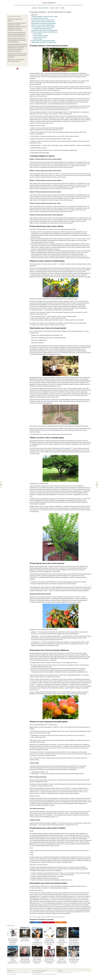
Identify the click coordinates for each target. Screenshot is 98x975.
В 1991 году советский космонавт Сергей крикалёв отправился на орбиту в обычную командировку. (16, 34)
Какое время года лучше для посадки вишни (44, 23)
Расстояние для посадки (39, 37)
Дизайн (62, 8)
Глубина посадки (37, 39)
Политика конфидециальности (37, 972)
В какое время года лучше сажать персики (43, 27)
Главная (34, 8)
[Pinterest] (48, 922)
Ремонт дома (54, 8)
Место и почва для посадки (40, 35)
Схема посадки (37, 33)
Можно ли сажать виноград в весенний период (44, 32)
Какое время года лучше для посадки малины (44, 42)
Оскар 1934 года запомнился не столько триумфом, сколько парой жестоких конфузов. (17, 40)
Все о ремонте (49, 3)
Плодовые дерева (37, 916)
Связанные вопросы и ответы (40, 18)
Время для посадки (44, 916)
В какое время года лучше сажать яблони (43, 20)
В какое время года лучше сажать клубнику (43, 40)
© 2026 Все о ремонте (11, 970)
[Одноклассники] (60, 922)
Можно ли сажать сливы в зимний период (43, 25)
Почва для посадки (51, 916)
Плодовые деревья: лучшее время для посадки (44, 16)
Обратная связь (60, 970)
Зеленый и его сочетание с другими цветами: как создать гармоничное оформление (17, 55)
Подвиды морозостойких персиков (42, 28)
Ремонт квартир (43, 8)
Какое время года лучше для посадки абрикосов (45, 30)
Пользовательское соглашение (41, 970)
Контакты (33, 970)
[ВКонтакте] (36, 922)
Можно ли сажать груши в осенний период (43, 21)
